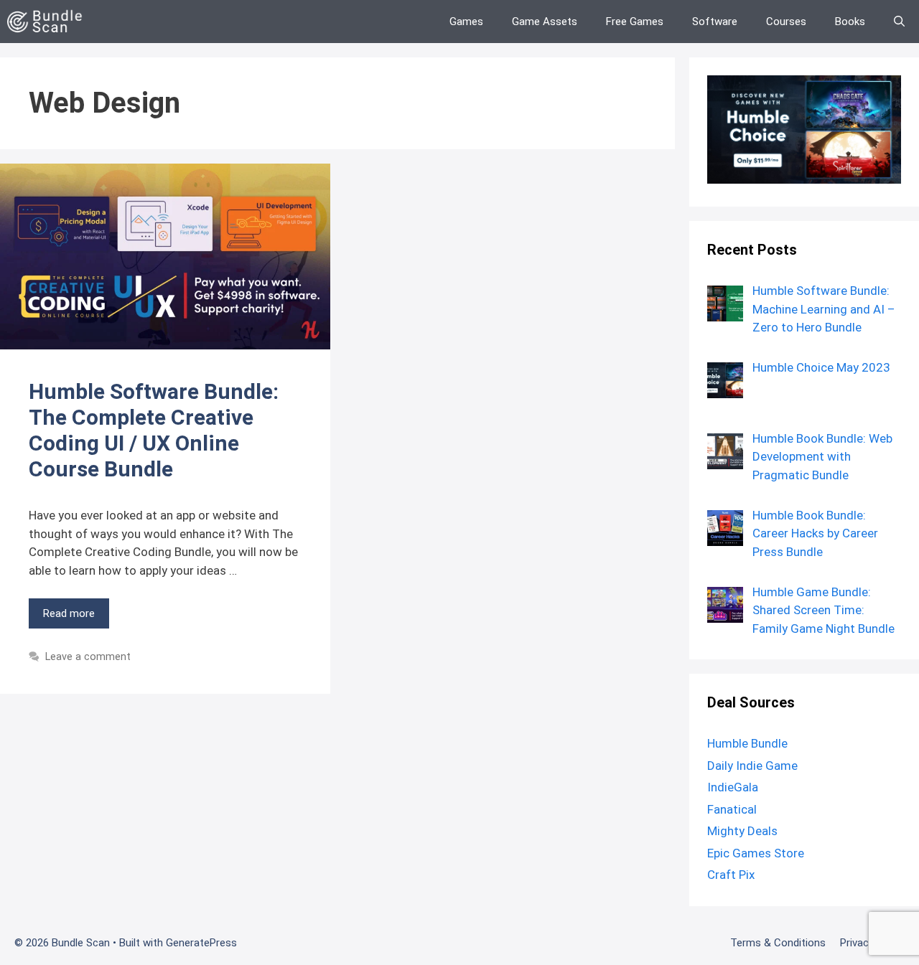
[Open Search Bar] (899, 21)
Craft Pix (731, 874)
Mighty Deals (742, 831)
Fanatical (732, 809)
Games (466, 21)
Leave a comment (88, 657)
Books (850, 21)
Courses (786, 21)
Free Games (634, 21)
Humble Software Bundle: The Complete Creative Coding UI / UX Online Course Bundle (154, 430)
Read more (69, 613)
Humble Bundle (747, 743)
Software (714, 21)
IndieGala (732, 787)
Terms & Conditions (778, 942)
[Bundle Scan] (48, 21)
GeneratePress (201, 942)
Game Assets (544, 21)
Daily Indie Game (752, 765)
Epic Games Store (755, 853)
